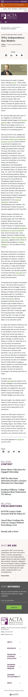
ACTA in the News (16, 27)
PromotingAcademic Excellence (11, 656)
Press (26, 10)
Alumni (9, 8)
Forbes (19, 439)
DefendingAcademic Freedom (11, 666)
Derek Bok (19, 273)
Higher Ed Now (21, 4)
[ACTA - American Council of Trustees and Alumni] (10, 16)
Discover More (5, 575)
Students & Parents (22, 8)
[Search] (1, 22)
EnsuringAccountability (13, 675)
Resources (11, 648)
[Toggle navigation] (6, 22)
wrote (14, 82)
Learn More (23, 1)
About (9, 642)
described (10, 381)
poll (13, 299)
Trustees (5, 8)
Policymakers (14, 8)
